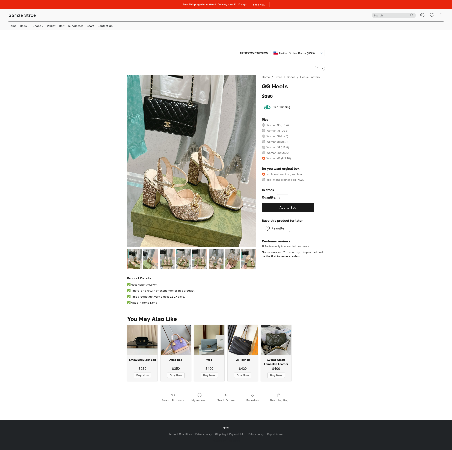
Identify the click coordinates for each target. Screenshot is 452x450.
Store (278, 77)
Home (12, 26)
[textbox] (296, 53)
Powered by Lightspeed (226, 440)
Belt (61, 26)
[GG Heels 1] (150, 259)
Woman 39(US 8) (277, 147)
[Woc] (209, 340)
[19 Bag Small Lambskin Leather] (276, 340)
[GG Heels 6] (232, 259)
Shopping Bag (279, 400)
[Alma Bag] (176, 340)
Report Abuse (275, 434)
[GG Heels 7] (248, 259)
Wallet (51, 26)
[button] (259, 4)
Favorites (252, 400)
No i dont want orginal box (284, 174)
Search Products (173, 400)
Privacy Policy (203, 434)
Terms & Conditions (180, 434)
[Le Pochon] (243, 340)
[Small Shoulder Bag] (142, 340)
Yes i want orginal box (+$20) (285, 179)
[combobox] (297, 53)
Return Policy (256, 434)
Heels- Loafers (310, 77)
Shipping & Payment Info (229, 434)
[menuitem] (317, 68)
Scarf (90, 26)
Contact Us (104, 26)
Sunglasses (75, 26)
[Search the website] (411, 15)
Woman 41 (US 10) (278, 158)
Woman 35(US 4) (277, 125)
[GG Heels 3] (183, 259)
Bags (23, 26)
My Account (199, 400)
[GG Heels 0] (134, 259)
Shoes (37, 26)
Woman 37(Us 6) (277, 136)
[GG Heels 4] (199, 259)
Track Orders (226, 400)
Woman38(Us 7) (277, 141)
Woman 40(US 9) (277, 153)
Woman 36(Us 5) (277, 130)
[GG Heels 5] (216, 259)
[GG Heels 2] (167, 259)
